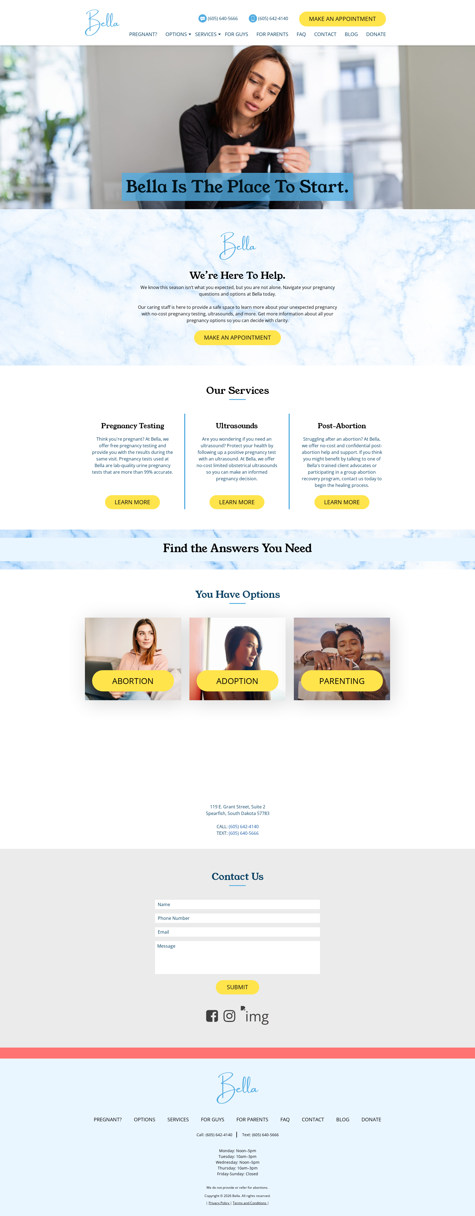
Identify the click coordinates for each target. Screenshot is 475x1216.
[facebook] (212, 1015)
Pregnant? (143, 34)
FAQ (301, 34)
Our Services (237, 390)
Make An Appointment (342, 19)
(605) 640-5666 (223, 18)
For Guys (236, 34)
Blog (351, 34)
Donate (376, 34)
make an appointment (237, 337)
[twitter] (255, 1015)
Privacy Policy (219, 1203)
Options (176, 34)
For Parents (272, 34)
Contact (325, 34)
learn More (137, 502)
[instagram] (229, 1015)
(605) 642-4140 (273, 18)
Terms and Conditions (250, 1203)
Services (206, 34)
